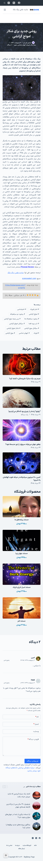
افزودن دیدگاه (33, 739)
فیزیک (28, 45)
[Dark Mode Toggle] (5, 855)
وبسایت (36, 731)
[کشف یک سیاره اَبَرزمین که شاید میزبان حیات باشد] (36, 795)
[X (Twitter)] (14, 3)
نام (37, 717)
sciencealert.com (29, 278)
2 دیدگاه (9, 45)
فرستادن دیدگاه (32, 761)
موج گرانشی (10, 333)
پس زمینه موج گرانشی (12, 319)
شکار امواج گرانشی (13, 328)
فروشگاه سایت (27, 845)
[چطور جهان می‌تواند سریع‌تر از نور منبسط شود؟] (21, 430)
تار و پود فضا (34, 323)
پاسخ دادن (6, 660)
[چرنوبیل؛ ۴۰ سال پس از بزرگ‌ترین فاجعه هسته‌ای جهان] (36, 806)
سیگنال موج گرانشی (31, 328)
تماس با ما (9, 845)
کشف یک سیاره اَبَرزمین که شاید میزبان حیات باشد (19, 795)
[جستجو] (4, 3)
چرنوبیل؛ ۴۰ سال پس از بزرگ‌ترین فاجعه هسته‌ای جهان (18, 805)
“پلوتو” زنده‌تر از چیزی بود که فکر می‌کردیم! (24, 411)
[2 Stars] (35, 295)
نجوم (15, 45)
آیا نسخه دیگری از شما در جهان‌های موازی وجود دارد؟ (17, 816)
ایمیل (36, 724)
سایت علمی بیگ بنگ (20, 9)
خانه (35, 845)
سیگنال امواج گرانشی (17, 323)
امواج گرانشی (34, 314)
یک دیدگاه (24, 415)
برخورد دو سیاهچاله (17, 314)
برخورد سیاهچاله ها (31, 319)
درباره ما (17, 845)
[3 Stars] (32, 295)
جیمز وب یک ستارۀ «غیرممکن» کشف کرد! (24, 378)
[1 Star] (37, 295)
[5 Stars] (27, 295)
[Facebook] (19, 3)
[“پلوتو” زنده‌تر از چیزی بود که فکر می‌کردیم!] (21, 397)
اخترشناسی (21, 309)
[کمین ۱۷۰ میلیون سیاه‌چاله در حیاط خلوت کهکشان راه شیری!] (21, 463)
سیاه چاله (33, 45)
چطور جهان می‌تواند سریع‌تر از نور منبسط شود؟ (22, 444)
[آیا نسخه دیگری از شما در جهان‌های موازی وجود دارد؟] (36, 816)
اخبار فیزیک (34, 309)
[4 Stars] (30, 295)
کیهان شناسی (22, 45)
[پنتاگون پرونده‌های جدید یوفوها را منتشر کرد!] (36, 826)
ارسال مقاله (21, 849)
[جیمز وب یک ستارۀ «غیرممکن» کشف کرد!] (21, 364)
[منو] (5, 10)
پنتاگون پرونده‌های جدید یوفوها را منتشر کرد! (18, 826)
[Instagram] (9, 3)
